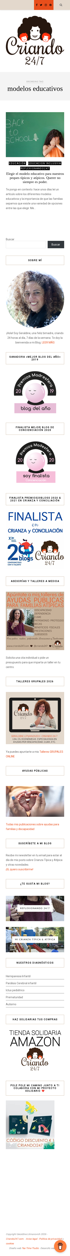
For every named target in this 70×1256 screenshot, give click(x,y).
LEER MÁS (48, 342)
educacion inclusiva (45, 163)
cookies (10, 1243)
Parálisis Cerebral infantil (21, 983)
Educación (17, 163)
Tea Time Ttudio (30, 1248)
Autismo (11, 1004)
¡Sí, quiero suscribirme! (19, 869)
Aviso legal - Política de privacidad (44, 1239)
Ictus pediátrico (15, 990)
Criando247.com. (15, 1239)
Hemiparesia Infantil (18, 976)
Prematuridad (14, 997)
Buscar (10, 239)
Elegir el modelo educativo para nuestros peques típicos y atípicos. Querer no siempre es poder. (35, 178)
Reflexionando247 (35, 168)
